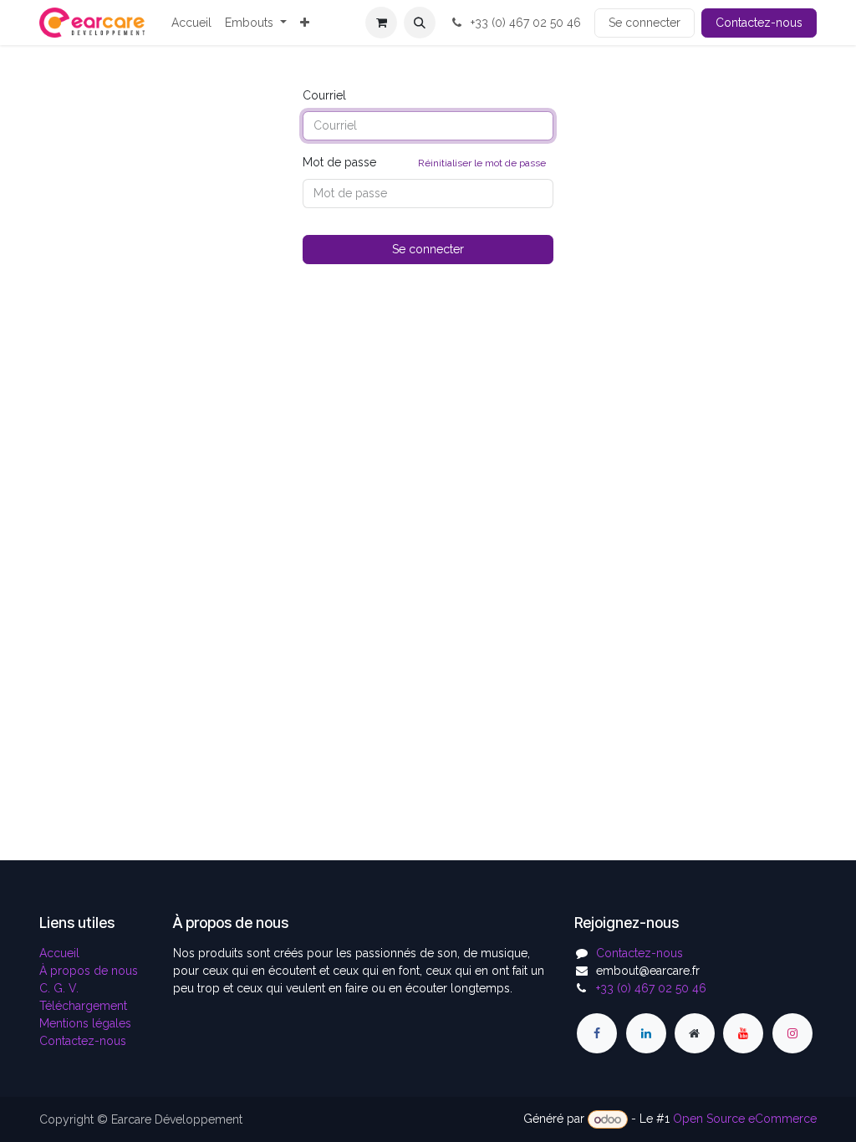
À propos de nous (88, 970)
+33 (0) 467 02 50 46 (524, 22)
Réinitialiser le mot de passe (482, 163)
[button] (420, 22)
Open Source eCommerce (745, 1119)
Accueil (59, 953)
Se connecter (644, 22)
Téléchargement (83, 1005)
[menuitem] (191, 23)
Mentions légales (85, 1023)
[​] (597, 1033)
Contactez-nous (759, 22)
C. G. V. (59, 988)
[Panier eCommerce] (381, 22)
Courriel (324, 95)
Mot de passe (424, 162)
